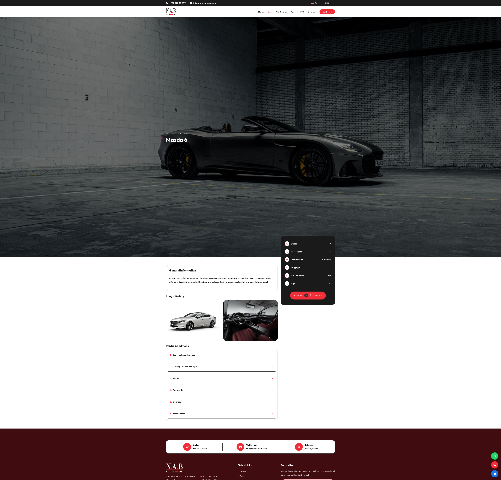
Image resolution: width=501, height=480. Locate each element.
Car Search (281, 12)
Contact (311, 12)
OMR (326, 3)
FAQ (302, 12)
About (293, 12)
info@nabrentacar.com (204, 3)
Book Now (327, 12)
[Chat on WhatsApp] (494, 456)
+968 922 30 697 (177, 3)
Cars (270, 12)
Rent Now (298, 295)
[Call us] (494, 465)
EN (315, 3)
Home (261, 12)
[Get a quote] (494, 473)
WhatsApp (317, 295)
